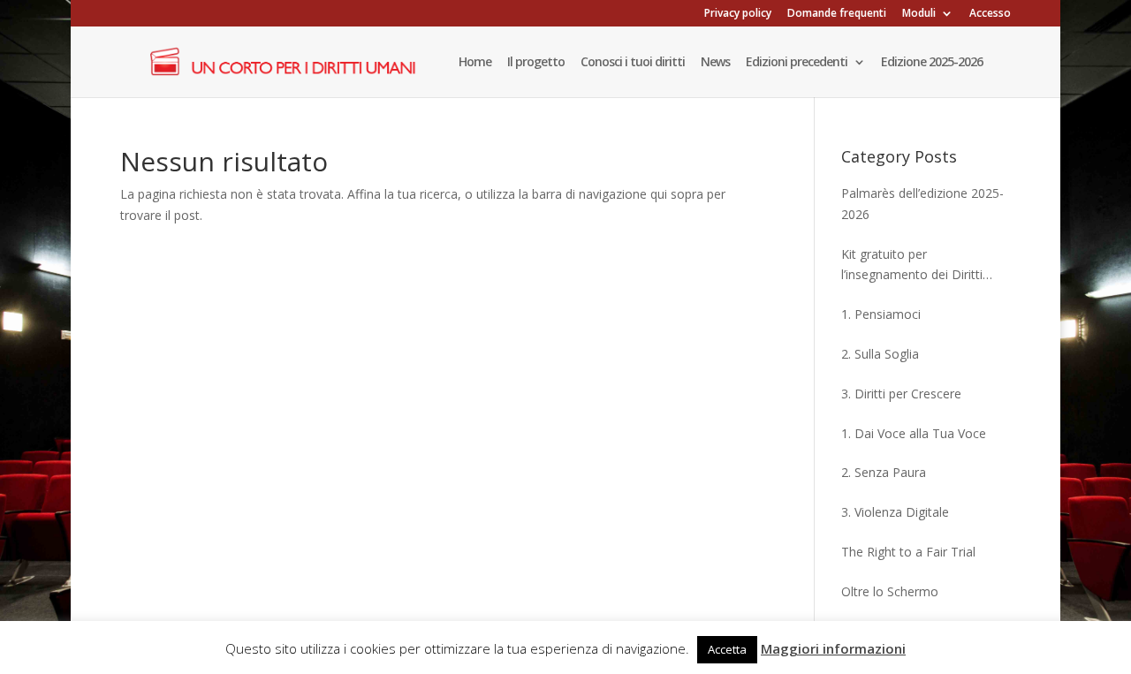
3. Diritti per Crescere (901, 393)
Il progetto (536, 63)
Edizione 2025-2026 (932, 63)
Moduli (919, 14)
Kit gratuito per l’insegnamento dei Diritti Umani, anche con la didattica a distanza (925, 266)
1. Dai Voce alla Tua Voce (913, 433)
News (715, 63)
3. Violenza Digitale (895, 512)
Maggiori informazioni (833, 648)
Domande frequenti (836, 14)
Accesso (990, 14)
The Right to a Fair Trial (908, 551)
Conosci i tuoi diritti (633, 63)
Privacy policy (737, 14)
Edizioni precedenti (796, 63)
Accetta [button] (727, 649)
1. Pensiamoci (881, 314)
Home (475, 63)
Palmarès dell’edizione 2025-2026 (922, 204)
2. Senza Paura (883, 472)
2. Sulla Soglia (880, 353)
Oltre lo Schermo (889, 591)
